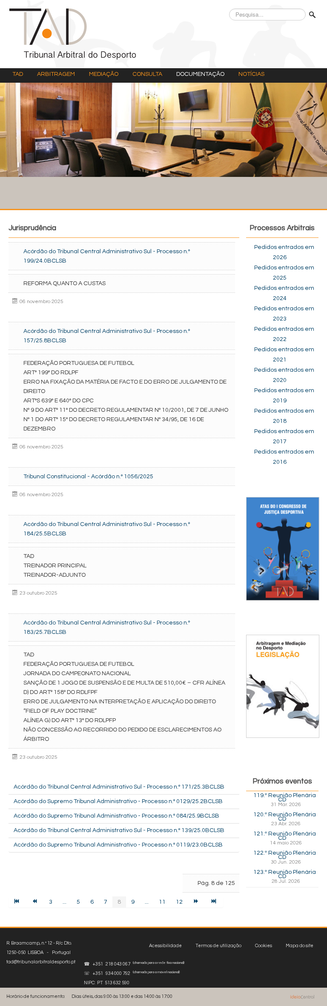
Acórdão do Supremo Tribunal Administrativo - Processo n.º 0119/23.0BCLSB (118, 845)
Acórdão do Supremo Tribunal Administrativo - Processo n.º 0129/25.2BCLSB (118, 801)
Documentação (200, 74)
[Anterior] (35, 902)
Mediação (103, 74)
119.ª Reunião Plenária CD (284, 797)
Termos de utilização (218, 945)
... (64, 902)
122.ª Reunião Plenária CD (284, 855)
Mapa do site (299, 945)
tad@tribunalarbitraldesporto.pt (40, 962)
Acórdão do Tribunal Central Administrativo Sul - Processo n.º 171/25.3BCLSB (119, 787)
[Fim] (215, 902)
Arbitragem (56, 74)
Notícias (251, 74)
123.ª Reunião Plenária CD (284, 874)
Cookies (263, 945)
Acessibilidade (165, 945)
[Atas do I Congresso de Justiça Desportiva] (282, 549)
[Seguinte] (197, 902)
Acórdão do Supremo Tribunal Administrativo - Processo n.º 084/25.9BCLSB (116, 816)
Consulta (147, 74)
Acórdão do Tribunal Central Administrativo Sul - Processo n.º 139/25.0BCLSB (119, 830)
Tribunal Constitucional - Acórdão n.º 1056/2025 (88, 477)
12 (179, 902)
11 (162, 902)
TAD (17, 74)
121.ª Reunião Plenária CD (284, 836)
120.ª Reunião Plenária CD (284, 817)
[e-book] (282, 686)
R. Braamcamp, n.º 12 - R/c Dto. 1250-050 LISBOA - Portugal (40, 952)
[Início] (17, 902)
